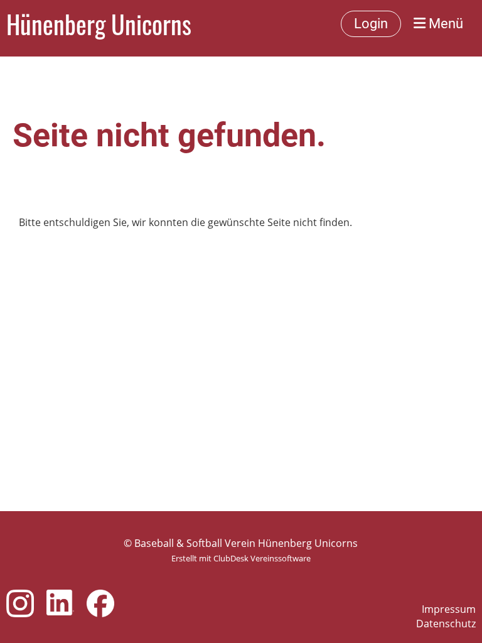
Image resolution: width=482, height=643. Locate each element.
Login (371, 23)
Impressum (449, 609)
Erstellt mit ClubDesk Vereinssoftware (241, 558)
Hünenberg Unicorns (98, 23)
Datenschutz (446, 623)
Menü (444, 23)
